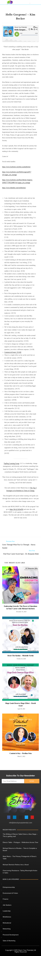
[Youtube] (32, 817)
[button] (29, 3)
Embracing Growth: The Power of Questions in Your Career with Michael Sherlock (20, 607)
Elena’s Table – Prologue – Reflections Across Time (20, 842)
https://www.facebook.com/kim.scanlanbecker (16, 167)
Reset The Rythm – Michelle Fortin (21, 656)
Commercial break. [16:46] (12, 352)
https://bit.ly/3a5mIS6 (16, 509)
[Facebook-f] (8, 817)
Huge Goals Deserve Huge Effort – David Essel (20, 704)
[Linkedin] (14, 817)
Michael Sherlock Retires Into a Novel (16, 864)
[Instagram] (20, 817)
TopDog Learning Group (11, 463)
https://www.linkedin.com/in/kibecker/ (14, 188)
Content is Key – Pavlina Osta (21, 753)
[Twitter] (26, 817)
